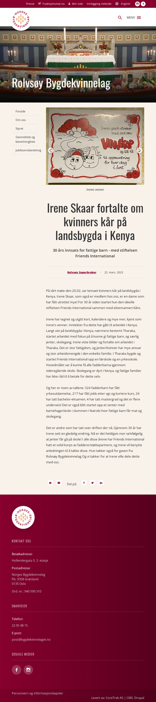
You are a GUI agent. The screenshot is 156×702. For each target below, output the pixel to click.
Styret (19, 128)
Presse (30, 4)
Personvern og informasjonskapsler (37, 693)
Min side (77, 4)
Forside (20, 111)
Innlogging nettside (99, 4)
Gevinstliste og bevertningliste (25, 139)
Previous (51, 151)
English (125, 4)
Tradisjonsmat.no (53, 4)
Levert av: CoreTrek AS (107, 698)
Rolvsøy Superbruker (81, 272)
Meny (131, 17)
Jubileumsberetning (27, 150)
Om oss (21, 120)
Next (139, 151)
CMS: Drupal (135, 698)
